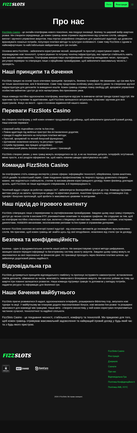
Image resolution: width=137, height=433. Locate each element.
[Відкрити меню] (132, 4)
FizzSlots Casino (11, 32)
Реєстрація (121, 4)
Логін (108, 4)
